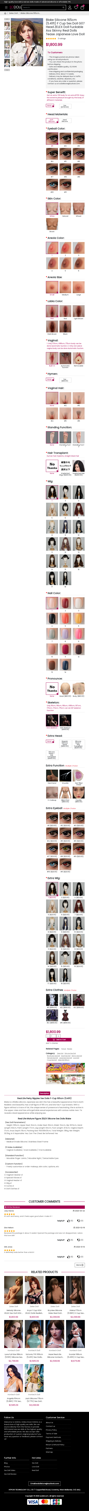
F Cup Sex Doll (52, 1060)
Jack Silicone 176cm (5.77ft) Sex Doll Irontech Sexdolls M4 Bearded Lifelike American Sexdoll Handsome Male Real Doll (34, 1400)
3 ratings (62, 38)
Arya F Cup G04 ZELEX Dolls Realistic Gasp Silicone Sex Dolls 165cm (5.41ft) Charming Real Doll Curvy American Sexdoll (34, 1312)
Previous (7, 19)
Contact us (50, 1426)
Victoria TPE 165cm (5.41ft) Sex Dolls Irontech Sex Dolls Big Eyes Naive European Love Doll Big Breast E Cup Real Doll (34, 1356)
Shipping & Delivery (53, 1441)
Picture (63, 1049)
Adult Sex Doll (65, 1056)
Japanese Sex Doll (65, 1058)
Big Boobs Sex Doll (53, 1056)
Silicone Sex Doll (70, 1053)
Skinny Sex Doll (77, 1056)
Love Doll (76, 1058)
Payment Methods (53, 1437)
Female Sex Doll (52, 1058)
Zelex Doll (13, 13)
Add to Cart (61, 1039)
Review (69, 1049)
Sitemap (49, 1452)
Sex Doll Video (9, 1470)
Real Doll (35, 1470)
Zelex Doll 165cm (63, 1060)
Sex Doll (35, 1463)
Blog (6, 1463)
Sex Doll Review (10, 1474)
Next (7, 70)
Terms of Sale (51, 1433)
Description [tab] (44, 1093)
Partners (49, 1448)
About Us (49, 1422)
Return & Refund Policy (55, 1445)
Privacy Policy (51, 1430)
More (78, 1265)
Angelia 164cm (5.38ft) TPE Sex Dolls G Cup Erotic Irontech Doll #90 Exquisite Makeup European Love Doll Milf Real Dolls (13, 1400)
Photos (7, 1467)
